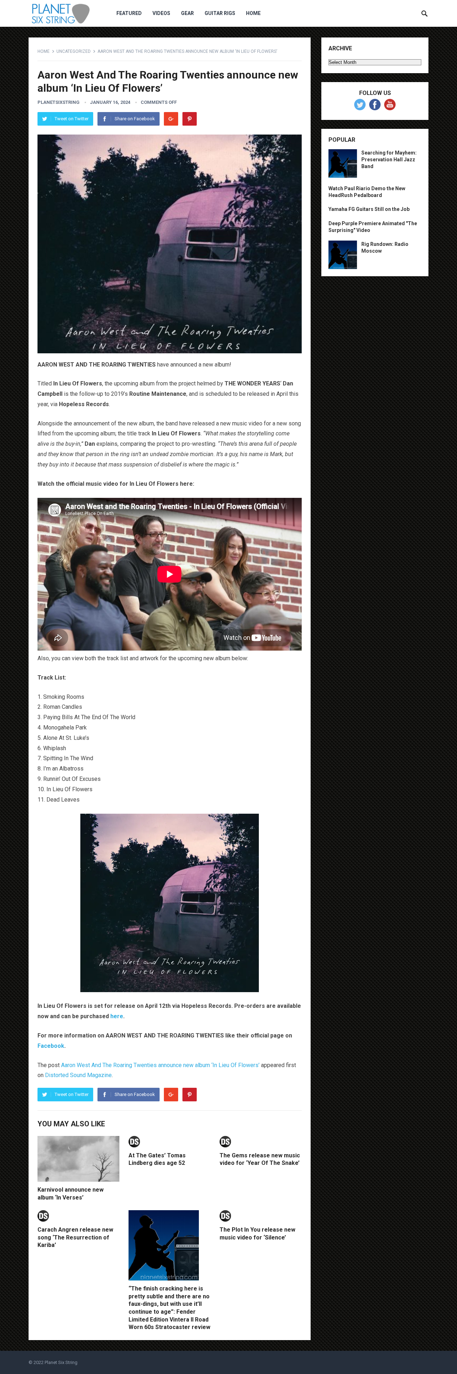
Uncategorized (73, 51)
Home (253, 13)
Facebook (50, 1045)
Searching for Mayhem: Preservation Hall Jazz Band (389, 159)
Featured (129, 13)
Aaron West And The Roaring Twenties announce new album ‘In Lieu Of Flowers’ (160, 1065)
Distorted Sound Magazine (78, 1075)
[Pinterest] (189, 119)
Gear (187, 13)
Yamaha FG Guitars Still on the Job (369, 209)
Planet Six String (61, 1362)
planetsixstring (58, 102)
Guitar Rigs (220, 13)
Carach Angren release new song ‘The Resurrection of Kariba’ (75, 1237)
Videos (161, 13)
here (116, 1016)
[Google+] (171, 119)
